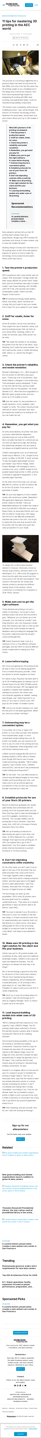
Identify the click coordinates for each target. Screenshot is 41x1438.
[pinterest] (24, 45)
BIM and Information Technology (14, 16)
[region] (20, 1431)
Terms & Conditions (8, 1411)
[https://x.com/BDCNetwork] (23, 1386)
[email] (27, 45)
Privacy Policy (33, 1408)
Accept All (20, 1434)
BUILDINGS (30, 1399)
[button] (3, 5)
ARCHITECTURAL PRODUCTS (16, 1399)
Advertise (12, 1408)
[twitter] (20, 45)
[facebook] (14, 45)
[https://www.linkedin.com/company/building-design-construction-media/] (20, 1386)
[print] (38, 45)
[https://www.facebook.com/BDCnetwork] (15, 1386)
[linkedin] (17, 45)
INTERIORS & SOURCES (21, 1401)
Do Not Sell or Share (22, 1408)
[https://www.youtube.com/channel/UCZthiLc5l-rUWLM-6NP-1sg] (25, 1386)
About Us (5, 1408)
